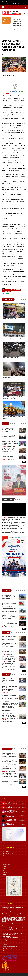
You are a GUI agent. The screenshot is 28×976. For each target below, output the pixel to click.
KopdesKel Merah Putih (8, 853)
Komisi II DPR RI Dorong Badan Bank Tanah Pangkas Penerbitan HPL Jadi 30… (10, 644)
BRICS (4, 868)
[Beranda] (14, 12)
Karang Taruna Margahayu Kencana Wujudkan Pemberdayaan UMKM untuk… (10, 775)
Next (24, 461)
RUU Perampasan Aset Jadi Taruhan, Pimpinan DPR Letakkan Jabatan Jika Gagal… (10, 651)
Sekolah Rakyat (6, 855)
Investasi (5, 862)
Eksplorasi (4, 757)
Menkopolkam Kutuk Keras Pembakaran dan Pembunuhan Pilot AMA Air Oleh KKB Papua (10, 697)
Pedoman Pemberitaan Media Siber (10, 946)
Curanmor (17, 289)
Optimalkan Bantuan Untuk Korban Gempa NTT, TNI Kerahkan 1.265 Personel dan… (10, 610)
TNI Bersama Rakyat (7, 860)
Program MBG (6, 851)
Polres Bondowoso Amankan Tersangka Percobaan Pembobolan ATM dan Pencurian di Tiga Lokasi (9, 689)
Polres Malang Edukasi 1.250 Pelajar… (13, 338)
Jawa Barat (4, 452)
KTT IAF (4, 874)
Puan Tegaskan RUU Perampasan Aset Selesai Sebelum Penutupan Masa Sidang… (9, 665)
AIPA (4, 870)
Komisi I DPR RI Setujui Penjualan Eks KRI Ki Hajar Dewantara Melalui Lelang (9, 658)
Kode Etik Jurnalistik (7, 948)
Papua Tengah (5, 712)
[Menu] (2, 7)
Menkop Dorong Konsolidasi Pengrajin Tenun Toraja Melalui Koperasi (10, 443)
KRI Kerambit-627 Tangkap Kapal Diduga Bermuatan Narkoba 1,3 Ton (9, 680)
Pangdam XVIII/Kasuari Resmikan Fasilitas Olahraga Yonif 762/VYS (9, 430)
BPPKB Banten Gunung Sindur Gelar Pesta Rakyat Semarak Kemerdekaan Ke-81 (10, 450)
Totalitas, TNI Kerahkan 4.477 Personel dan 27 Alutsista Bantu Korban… (9, 596)
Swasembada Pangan (7, 858)
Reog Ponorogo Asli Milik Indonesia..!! (13, 528)
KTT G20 (5, 872)
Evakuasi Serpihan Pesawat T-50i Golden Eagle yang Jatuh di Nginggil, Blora (13, 525)
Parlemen (4, 641)
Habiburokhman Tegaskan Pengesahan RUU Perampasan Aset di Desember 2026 (10, 638)
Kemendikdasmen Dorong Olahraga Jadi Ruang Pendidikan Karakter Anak (8, 456)
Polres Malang (7, 289)
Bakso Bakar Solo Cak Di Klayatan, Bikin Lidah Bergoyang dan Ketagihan (9, 755)
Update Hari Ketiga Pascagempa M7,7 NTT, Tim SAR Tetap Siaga (9, 617)
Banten (4, 459)
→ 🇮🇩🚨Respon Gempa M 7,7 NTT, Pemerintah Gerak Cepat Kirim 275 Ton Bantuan (14, 518)
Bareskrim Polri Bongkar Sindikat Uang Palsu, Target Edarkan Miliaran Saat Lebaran (10, 716)
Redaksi (5, 944)
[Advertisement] (14, 584)
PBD (3, 432)
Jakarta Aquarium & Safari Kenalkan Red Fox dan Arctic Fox (9, 768)
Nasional (4, 446)
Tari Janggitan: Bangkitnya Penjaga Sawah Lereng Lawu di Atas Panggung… (10, 761)
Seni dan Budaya (6, 864)
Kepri (3, 683)
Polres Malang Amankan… (10, 318)
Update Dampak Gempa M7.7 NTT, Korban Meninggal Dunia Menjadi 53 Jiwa (10, 623)
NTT (3, 606)
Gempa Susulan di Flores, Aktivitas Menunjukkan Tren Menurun (9, 603)
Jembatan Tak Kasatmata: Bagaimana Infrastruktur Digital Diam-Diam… (10, 781)
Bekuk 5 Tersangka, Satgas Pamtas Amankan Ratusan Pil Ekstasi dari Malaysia (13, 531)
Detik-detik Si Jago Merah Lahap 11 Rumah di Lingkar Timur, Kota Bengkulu (14, 522)
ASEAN (4, 866)
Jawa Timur (15, 27)
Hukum (4, 700)
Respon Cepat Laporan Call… (10, 377)
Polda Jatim (6, 291)
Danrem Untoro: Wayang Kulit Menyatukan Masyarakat (18, 22)
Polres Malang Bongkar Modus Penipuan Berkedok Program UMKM (13, 397)
